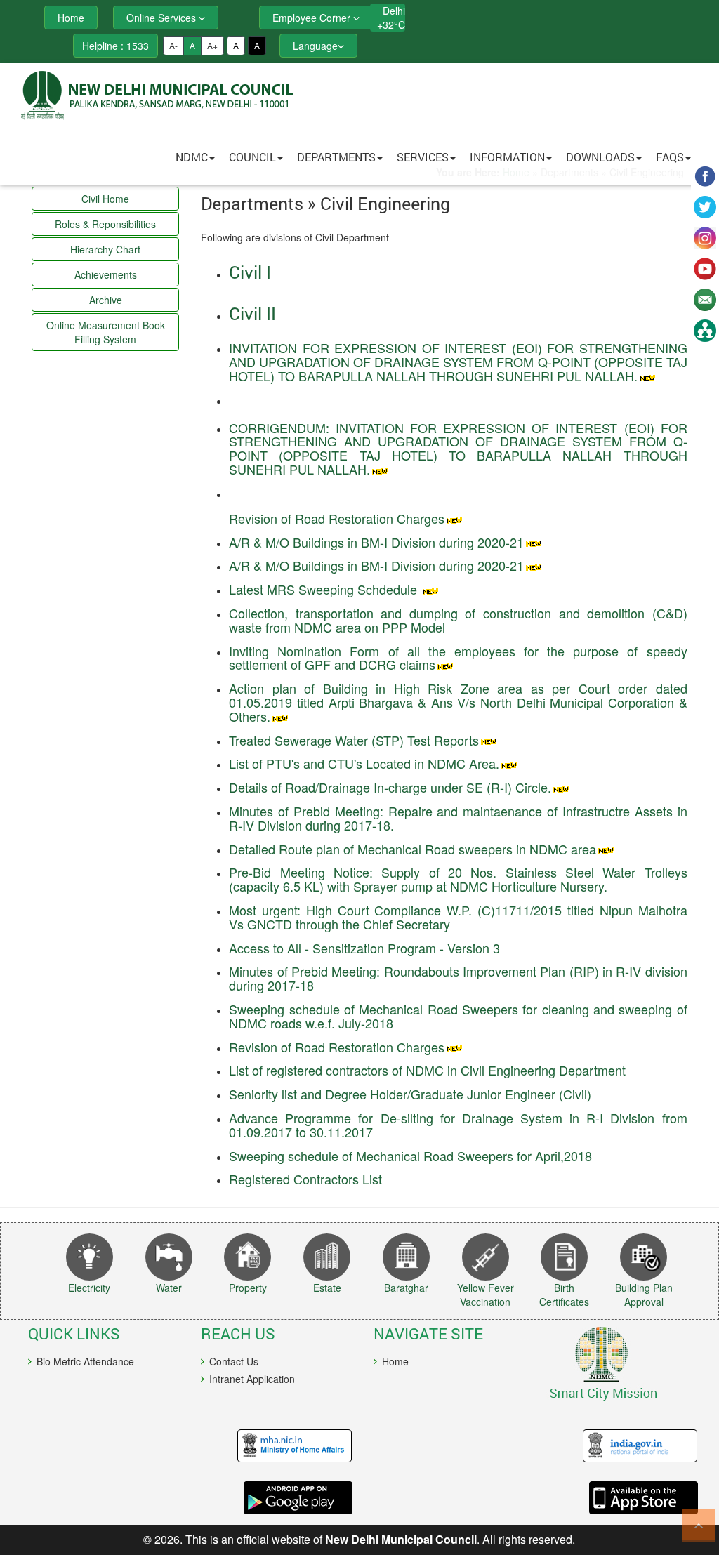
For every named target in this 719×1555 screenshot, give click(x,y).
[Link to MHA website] (190, 1446)
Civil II (252, 313)
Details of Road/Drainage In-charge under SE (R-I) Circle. (390, 787)
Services (423, 157)
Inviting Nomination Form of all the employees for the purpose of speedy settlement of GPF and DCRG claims (458, 658)
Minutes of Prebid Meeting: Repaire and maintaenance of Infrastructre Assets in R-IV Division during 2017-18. (458, 818)
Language (315, 46)
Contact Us (233, 1361)
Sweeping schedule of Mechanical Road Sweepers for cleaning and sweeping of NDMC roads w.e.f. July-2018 (458, 1016)
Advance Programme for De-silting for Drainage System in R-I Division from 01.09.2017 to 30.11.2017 (458, 1125)
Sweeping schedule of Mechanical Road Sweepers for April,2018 (410, 1155)
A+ (212, 45)
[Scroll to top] (698, 1525)
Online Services (162, 18)
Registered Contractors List (305, 1179)
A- (173, 45)
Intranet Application (252, 1379)
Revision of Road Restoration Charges (336, 518)
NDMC (192, 157)
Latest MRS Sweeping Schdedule (325, 589)
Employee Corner (312, 18)
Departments (336, 157)
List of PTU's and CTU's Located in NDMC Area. (364, 763)
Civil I (250, 272)
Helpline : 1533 (115, 46)
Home (395, 1361)
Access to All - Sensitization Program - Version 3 (364, 948)
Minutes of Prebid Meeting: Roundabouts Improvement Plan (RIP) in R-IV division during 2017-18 (458, 978)
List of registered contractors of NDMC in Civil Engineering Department (427, 1070)
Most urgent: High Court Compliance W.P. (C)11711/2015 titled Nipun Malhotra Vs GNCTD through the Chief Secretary (458, 917)
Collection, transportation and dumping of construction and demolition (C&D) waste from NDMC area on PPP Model (458, 620)
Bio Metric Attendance (85, 1361)
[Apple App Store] (536, 1497)
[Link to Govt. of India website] (536, 1446)
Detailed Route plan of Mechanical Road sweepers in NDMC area (412, 849)
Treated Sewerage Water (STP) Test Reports (354, 740)
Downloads (600, 157)
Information (507, 157)
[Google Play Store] (190, 1497)
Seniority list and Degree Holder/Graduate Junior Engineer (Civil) (410, 1094)
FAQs (670, 157)
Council (252, 157)
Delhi (394, 11)
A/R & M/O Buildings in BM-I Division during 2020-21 (376, 542)
